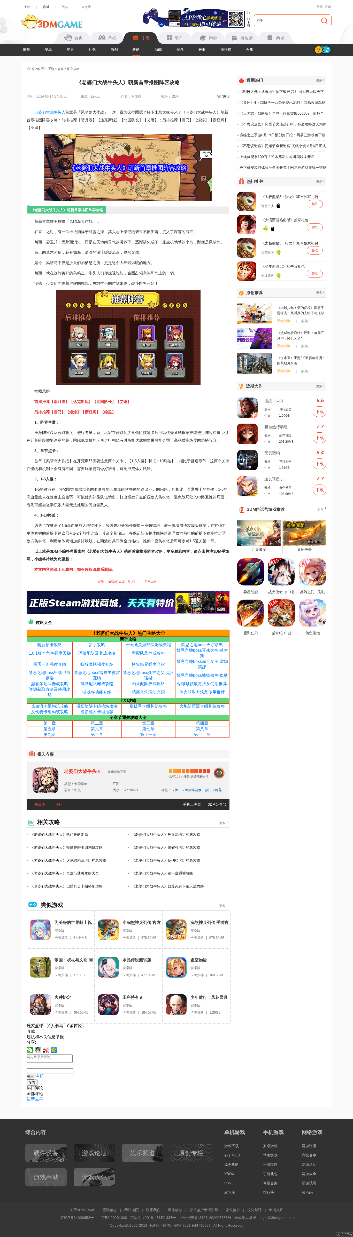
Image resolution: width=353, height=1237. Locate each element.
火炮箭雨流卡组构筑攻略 (202, 706)
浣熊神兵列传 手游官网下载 (209, 922)
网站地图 (131, 1210)
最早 (39, 1099)
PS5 (227, 1183)
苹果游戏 (270, 1155)
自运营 (86, 7)
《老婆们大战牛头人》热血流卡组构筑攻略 (166, 834)
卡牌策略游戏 (191, 790)
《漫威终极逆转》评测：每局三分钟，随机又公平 (300, 335)
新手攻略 (97, 645)
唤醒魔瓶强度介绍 (96, 664)
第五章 (49, 729)
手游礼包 (270, 1174)
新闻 (158, 49)
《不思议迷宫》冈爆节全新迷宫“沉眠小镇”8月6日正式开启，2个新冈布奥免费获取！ (283, 148)
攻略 (136, 49)
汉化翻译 (254, 1210)
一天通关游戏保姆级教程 (148, 645)
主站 (27, 7)
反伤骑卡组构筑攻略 (49, 712)
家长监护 (233, 1210)
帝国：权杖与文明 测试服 (74, 960)
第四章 (202, 723)
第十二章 (202, 734)
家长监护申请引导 (203, 1210)
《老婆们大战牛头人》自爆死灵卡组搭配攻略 (66, 886)
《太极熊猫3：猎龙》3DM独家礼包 (289, 197)
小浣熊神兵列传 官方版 (141, 922)
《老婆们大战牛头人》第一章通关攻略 (162, 873)
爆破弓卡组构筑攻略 (148, 706)
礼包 (92, 49)
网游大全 (309, 1174)
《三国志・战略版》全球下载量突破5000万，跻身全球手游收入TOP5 (282, 115)
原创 (114, 49)
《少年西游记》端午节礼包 (283, 266)
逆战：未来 (274, 401)
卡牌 (174, 790)
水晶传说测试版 (136, 960)
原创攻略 (231, 1164)
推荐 (26, 49)
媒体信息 (175, 1210)
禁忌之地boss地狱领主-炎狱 (202, 675)
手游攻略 (270, 1164)
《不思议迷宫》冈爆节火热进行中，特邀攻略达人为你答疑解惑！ (283, 126)
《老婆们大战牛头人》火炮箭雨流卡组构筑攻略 (68, 860)
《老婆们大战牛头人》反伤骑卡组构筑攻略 (166, 860)
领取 (315, 204)
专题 (180, 49)
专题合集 (270, 1183)
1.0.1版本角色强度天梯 (50, 653)
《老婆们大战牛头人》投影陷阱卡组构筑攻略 (66, 847)
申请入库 (276, 1210)
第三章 (148, 723)
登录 (320, 7)
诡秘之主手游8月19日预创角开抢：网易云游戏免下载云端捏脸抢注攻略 (282, 137)
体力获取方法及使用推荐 (202, 692)
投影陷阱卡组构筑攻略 (97, 706)
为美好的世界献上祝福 (73, 922)
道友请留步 (274, 479)
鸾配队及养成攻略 (148, 653)
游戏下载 (231, 1146)
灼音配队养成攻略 (148, 683)
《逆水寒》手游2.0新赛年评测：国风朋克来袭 (301, 360)
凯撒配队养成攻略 (96, 683)
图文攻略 (73, 69)
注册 (328, 7)
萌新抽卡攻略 (49, 645)
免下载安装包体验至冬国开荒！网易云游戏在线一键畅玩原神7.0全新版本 (283, 169)
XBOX (229, 1174)
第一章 (49, 723)
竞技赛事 (309, 1155)
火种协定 (63, 997)
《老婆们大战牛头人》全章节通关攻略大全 (64, 873)
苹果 (70, 49)
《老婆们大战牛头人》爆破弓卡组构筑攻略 (166, 847)
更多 (223, 823)
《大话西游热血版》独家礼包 (284, 220)
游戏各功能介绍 (96, 692)
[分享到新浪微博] (46, 1050)
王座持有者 (132, 997)
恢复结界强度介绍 (148, 664)
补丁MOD (232, 1155)
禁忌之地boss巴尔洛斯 (202, 645)
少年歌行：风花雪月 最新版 (209, 997)
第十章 (97, 734)
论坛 (65, 7)
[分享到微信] (30, 1050)
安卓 (48, 49)
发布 (32, 1082)
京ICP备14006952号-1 (78, 1218)
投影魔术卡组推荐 (96, 712)
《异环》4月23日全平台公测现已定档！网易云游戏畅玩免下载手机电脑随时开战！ (282, 104)
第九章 (49, 734)
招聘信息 (110, 1210)
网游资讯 (309, 1146)
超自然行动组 (276, 427)
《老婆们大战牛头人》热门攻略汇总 (59, 834)
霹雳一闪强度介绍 (49, 664)
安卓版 (39, 805)
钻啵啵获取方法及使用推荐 (202, 683)
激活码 (307, 1192)
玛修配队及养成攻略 (97, 653)
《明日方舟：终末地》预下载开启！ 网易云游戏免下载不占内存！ (282, 93)
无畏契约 (272, 453)
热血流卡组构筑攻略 (49, 706)
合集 (249, 49)
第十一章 (148, 734)
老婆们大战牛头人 (49, 112)
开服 (202, 49)
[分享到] (54, 1050)
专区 (59, 805)
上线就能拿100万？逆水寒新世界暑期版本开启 (277, 157)
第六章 (97, 729)
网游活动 (309, 1164)
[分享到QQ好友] (38, 1050)
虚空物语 (198, 960)
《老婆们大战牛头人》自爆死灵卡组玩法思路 (168, 886)
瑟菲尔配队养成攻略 (49, 683)
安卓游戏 (270, 1146)
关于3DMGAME (82, 1210)
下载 (320, 411)
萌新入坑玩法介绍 (148, 692)
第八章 (202, 729)
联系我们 (153, 1210)
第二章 (97, 723)
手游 (51, 69)
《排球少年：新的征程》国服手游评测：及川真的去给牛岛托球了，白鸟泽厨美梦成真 (300, 311)
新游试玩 (309, 1183)
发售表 (229, 1192)
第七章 (148, 729)
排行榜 (225, 49)
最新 (31, 1099)
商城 (46, 7)
